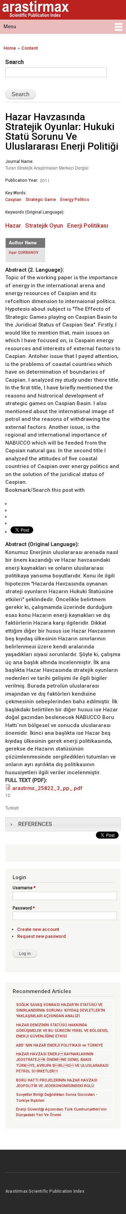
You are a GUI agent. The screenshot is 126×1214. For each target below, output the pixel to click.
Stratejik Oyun (44, 225)
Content (29, 48)
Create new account (38, 929)
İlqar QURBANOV (23, 252)
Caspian (13, 199)
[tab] (63, 824)
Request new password (41, 936)
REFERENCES (35, 824)
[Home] (34, 10)
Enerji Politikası (87, 225)
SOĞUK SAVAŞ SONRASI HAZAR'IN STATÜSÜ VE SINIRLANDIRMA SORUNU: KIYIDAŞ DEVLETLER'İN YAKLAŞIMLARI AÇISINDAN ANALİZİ (60, 1011)
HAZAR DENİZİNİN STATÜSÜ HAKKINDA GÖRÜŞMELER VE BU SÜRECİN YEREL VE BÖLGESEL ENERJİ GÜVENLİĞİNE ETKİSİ (62, 1031)
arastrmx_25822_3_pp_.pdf (47, 788)
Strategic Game (41, 199)
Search (14, 61)
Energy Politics (74, 199)
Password (24, 908)
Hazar (13, 225)
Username (24, 887)
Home (10, 48)
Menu (10, 26)
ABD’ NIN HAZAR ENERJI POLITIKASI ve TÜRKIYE (59, 1045)
